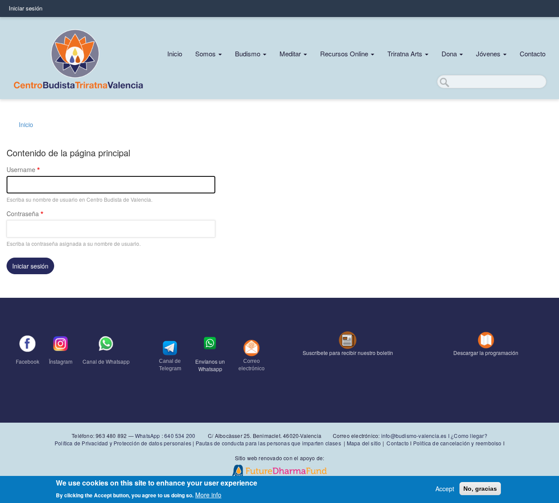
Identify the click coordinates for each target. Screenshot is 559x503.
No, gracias (480, 488)
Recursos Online (345, 53)
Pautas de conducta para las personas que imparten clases (268, 443)
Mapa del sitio (364, 443)
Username (21, 169)
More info (208, 494)
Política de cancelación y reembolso (457, 443)
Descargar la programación (485, 352)
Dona (450, 53)
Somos (206, 53)
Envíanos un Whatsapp (210, 365)
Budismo (248, 53)
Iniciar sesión (25, 8)
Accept (444, 488)
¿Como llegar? (469, 435)
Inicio (174, 53)
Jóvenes (489, 53)
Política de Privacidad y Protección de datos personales (123, 443)
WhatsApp (147, 435)
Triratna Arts (405, 53)
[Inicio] (79, 58)
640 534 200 (179, 435)
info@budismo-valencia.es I (416, 435)
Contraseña (23, 213)
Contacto (532, 53)
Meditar (291, 53)
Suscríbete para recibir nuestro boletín (348, 352)
